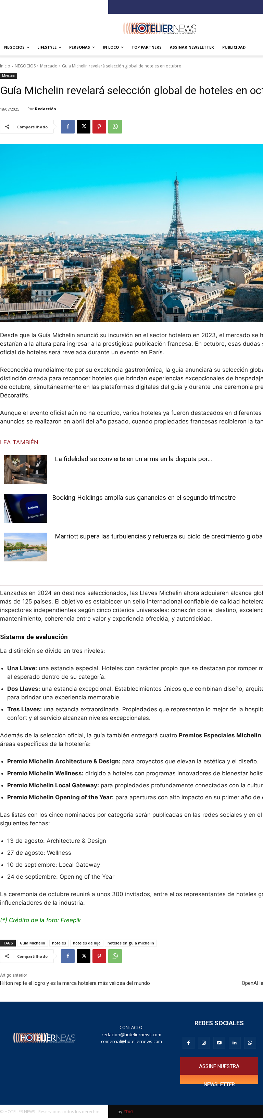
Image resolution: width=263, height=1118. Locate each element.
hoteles (59, 942)
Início (5, 66)
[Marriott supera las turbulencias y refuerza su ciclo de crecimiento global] (25, 547)
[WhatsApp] (115, 127)
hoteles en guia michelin (131, 942)
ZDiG (128, 1112)
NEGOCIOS (25, 66)
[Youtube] (219, 1043)
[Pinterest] (99, 127)
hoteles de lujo (87, 942)
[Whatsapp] (250, 1043)
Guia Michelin (32, 942)
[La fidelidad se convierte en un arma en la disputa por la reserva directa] (25, 469)
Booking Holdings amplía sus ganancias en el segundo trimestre (144, 497)
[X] (83, 127)
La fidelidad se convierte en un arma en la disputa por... (133, 459)
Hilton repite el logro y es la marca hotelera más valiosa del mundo (75, 983)
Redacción (45, 108)
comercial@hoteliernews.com (131, 1041)
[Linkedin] (235, 1043)
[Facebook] (68, 127)
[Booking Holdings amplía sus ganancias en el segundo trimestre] (25, 508)
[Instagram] (204, 1043)
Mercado (49, 66)
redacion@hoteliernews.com (131, 1034)
